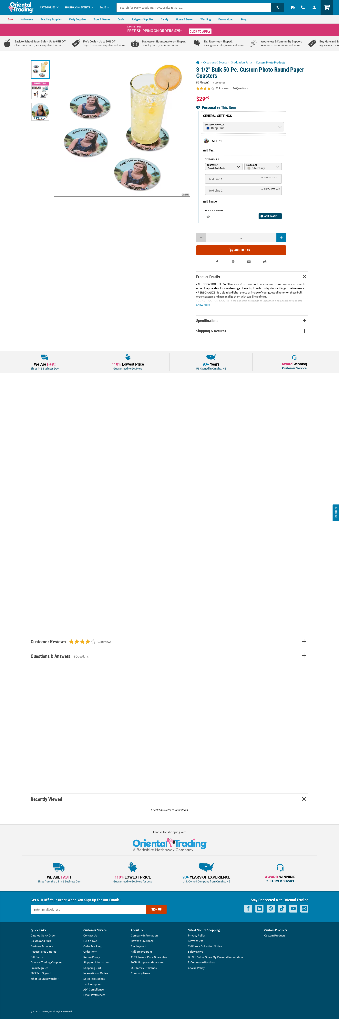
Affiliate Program (141, 951)
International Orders (95, 973)
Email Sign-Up (39, 968)
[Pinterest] (271, 909)
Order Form (90, 951)
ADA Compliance (93, 989)
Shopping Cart (92, 968)
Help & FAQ (90, 941)
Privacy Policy (196, 935)
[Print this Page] (265, 262)
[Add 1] (281, 237)
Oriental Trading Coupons (46, 962)
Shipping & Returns (211, 331)
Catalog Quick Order (43, 935)
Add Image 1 (271, 216)
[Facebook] (248, 909)
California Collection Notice (205, 946)
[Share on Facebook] (217, 262)
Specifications (207, 320)
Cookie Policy (196, 968)
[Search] (277, 7)
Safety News (195, 951)
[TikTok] (282, 909)
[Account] (314, 7)
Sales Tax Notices (94, 978)
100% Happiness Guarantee (147, 962)
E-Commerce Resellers (201, 962)
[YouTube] (293, 909)
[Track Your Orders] (293, 7)
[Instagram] (304, 909)
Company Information (144, 935)
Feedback (336, 512)
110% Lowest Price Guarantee (149, 957)
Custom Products (274, 935)
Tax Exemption (92, 984)
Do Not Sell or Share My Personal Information (215, 957)
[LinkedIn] (259, 909)
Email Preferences (94, 995)
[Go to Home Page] (197, 62)
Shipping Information (96, 962)
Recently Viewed (46, 799)
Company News (140, 973)
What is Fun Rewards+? (44, 978)
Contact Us (90, 935)
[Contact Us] (303, 7)
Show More (203, 304)
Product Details (208, 276)
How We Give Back (142, 941)
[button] (122, 128)
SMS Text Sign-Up (41, 973)
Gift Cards (37, 957)
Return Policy (91, 957)
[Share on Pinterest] (233, 262)
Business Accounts (42, 946)
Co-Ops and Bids (41, 941)
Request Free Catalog (43, 951)
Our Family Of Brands (144, 968)
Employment (138, 946)
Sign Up (156, 909)
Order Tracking (92, 946)
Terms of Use (195, 941)
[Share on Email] (249, 262)
